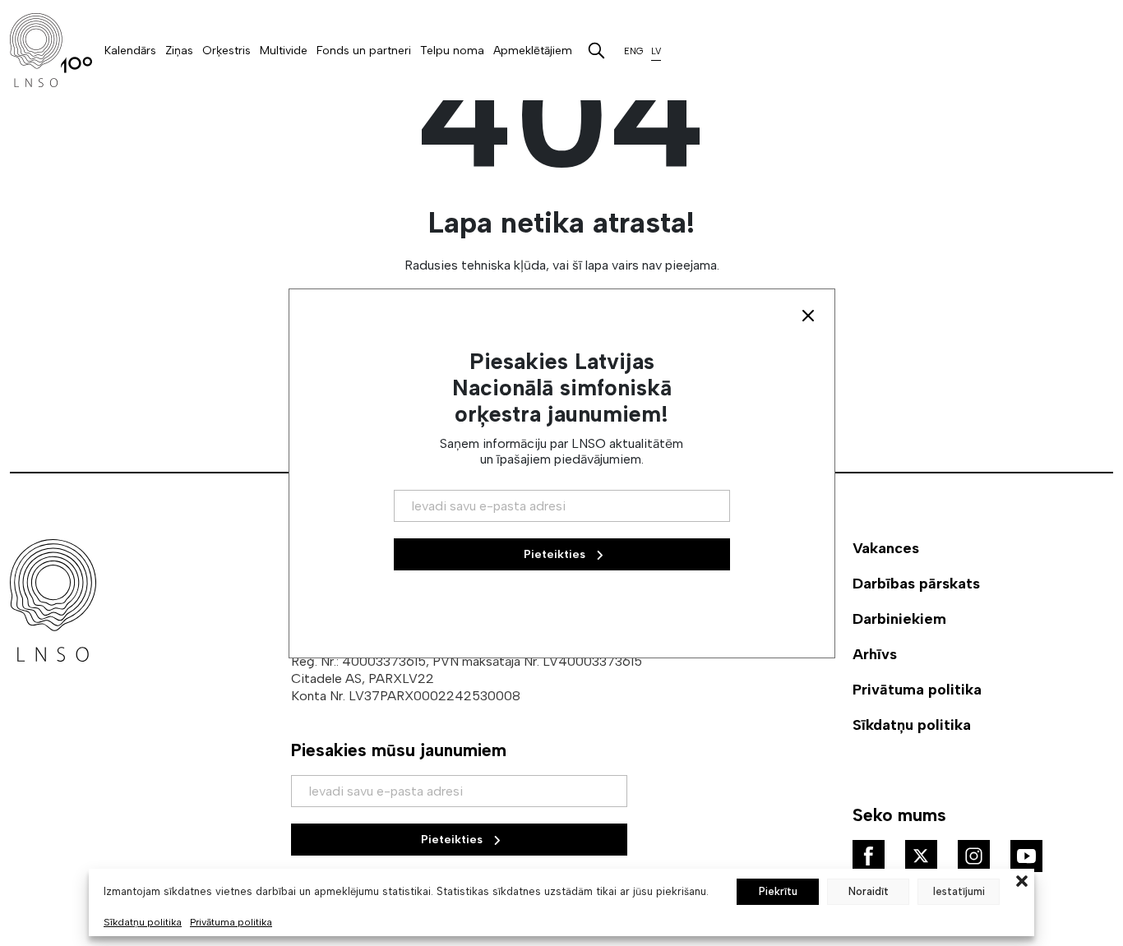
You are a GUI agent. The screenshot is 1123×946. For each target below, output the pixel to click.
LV (656, 51)
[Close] (808, 316)
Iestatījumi (959, 891)
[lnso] (51, 50)
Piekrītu (778, 891)
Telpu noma (452, 51)
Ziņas (179, 51)
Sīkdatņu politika (143, 922)
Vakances (886, 548)
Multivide (283, 51)
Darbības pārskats (916, 584)
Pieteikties (453, 840)
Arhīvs (875, 654)
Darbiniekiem (899, 619)
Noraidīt (868, 891)
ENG (634, 51)
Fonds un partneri (364, 51)
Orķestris (226, 51)
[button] (1022, 879)
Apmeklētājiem (532, 51)
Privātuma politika (231, 922)
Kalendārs (130, 51)
